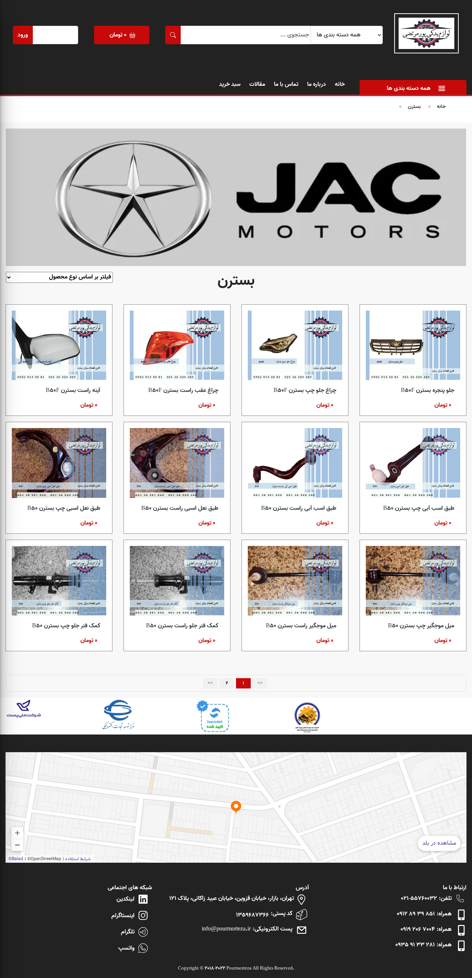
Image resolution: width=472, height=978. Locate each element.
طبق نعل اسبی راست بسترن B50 (179, 508)
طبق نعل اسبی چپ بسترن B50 (63, 508)
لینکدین (126, 899)
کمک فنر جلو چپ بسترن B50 (66, 626)
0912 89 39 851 (416, 913)
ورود (23, 35)
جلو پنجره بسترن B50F (427, 390)
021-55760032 (419, 898)
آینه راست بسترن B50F (73, 390)
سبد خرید (229, 84)
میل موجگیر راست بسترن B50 (301, 626)
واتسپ (126, 948)
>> (210, 683)
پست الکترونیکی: (272, 929)
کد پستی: (281, 913)
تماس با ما (286, 84)
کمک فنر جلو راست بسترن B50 (182, 626)
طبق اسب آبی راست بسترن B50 (298, 508)
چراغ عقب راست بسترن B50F (183, 390)
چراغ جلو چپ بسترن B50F (305, 390)
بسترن (414, 106)
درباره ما (316, 84)
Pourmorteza (238, 968)
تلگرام (128, 932)
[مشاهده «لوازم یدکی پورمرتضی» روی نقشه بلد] (236, 807)
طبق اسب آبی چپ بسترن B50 (418, 508)
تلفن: (445, 898)
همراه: (444, 913)
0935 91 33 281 (415, 944)
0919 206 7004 (417, 929)
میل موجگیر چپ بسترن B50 (421, 626)
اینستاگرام (123, 915)
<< (260, 683)
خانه (340, 84)
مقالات (257, 84)
